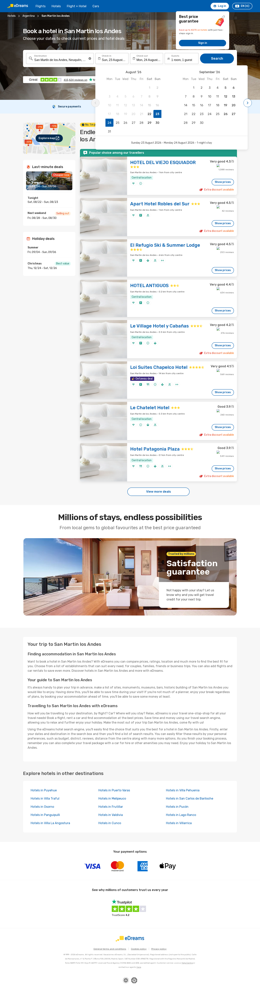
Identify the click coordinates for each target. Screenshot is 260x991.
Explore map (47, 138)
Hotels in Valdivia (110, 815)
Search (217, 58)
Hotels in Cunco (109, 823)
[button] (89, 58)
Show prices (223, 182)
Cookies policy (139, 949)
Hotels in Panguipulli (45, 815)
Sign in (202, 43)
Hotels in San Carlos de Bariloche (189, 798)
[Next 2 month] (247, 103)
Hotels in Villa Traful (45, 798)
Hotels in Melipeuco (112, 798)
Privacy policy (159, 949)
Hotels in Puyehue (44, 790)
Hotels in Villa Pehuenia (182, 790)
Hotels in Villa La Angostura (50, 823)
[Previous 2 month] (95, 103)
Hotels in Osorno (42, 806)
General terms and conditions (109, 949)
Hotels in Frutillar (110, 806)
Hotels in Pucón (177, 806)
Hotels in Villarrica (179, 823)
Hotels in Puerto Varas (114, 790)
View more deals (158, 491)
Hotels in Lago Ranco (181, 815)
